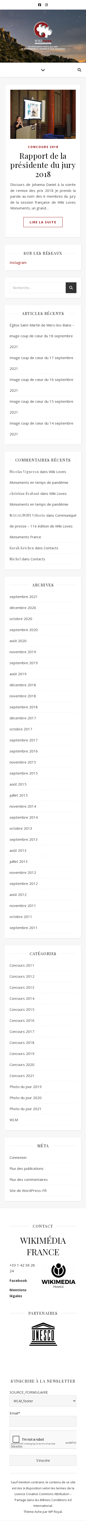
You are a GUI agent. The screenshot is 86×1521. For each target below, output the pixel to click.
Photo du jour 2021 (26, 1108)
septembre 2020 (24, 629)
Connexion (18, 1157)
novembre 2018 (23, 695)
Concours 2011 (22, 965)
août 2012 (18, 894)
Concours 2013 (22, 987)
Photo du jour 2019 (26, 1086)
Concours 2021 (22, 1075)
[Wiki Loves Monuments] (43, 36)
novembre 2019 (23, 651)
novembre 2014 (23, 806)
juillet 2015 (19, 795)
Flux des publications (26, 1168)
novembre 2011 (23, 905)
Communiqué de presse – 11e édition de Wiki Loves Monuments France (43, 526)
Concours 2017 (22, 1031)
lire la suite (43, 222)
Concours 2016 (22, 1020)
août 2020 (18, 640)
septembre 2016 (24, 751)
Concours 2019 (22, 1053)
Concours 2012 (22, 976)
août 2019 (18, 673)
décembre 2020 (23, 607)
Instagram (18, 262)
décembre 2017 (23, 718)
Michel (15, 559)
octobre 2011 (21, 916)
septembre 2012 (24, 883)
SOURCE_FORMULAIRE (29, 1392)
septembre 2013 (24, 839)
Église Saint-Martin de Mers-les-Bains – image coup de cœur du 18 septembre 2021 (42, 336)
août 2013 (18, 850)
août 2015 (18, 784)
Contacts (51, 547)
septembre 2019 (24, 662)
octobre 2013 (21, 828)
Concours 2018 (43, 147)
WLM (14, 1119)
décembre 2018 (23, 684)
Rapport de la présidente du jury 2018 (43, 164)
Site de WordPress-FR (28, 1190)
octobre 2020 (21, 618)
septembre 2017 (24, 740)
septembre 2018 (24, 706)
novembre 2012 (23, 872)
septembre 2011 (24, 927)
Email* (15, 1413)
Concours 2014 (22, 998)
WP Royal (55, 1511)
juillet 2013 (19, 861)
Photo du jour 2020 (26, 1097)
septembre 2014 (24, 817)
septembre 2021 (24, 596)
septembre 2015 (24, 773)
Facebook (18, 1280)
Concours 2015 (22, 1009)
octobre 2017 (21, 729)
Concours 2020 (22, 1064)
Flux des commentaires (29, 1179)
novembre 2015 (23, 762)
